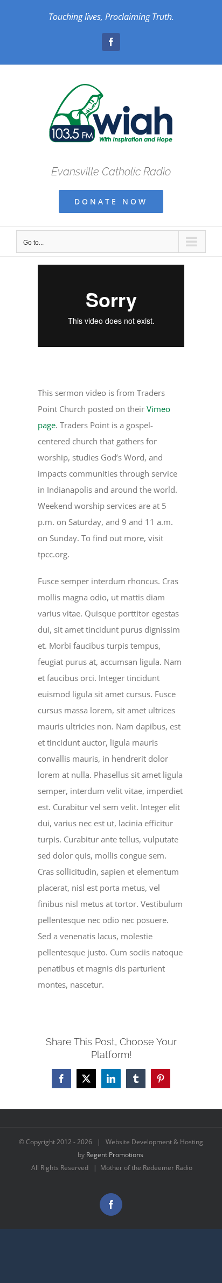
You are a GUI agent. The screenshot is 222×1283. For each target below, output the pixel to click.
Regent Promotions (114, 1154)
